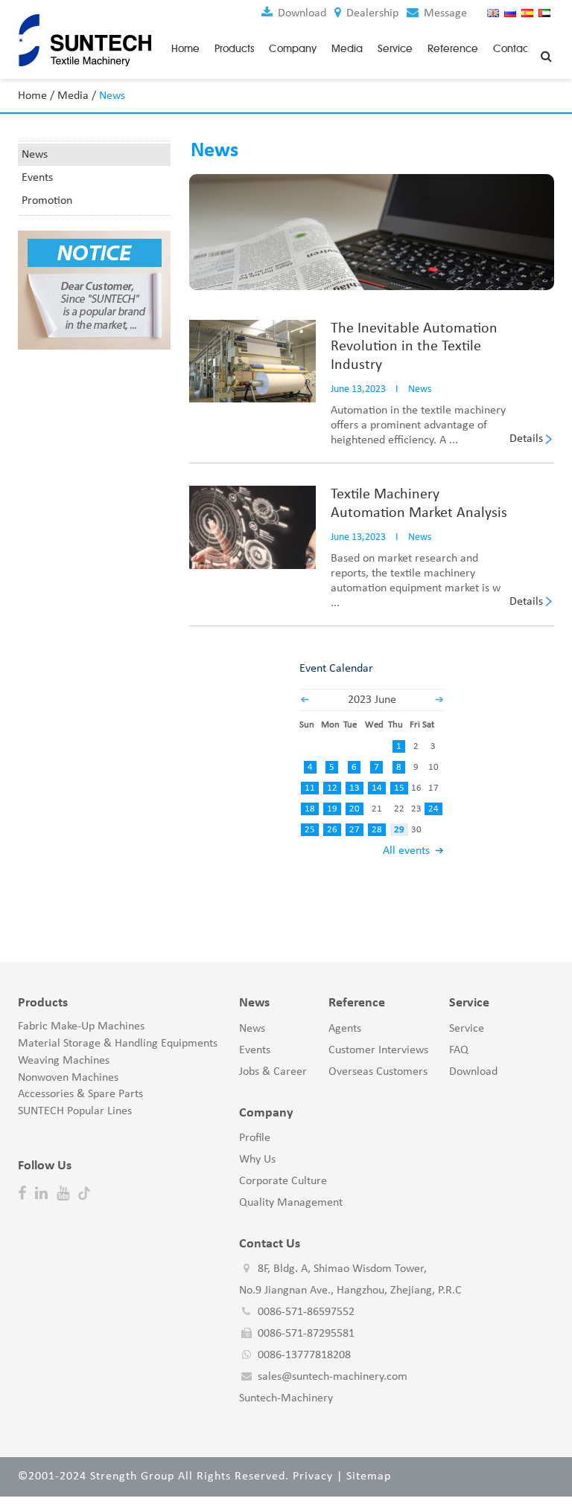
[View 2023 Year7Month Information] (439, 699)
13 (354, 788)
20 (354, 809)
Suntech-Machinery (286, 1398)
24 (433, 809)
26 (332, 830)
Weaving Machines (63, 1061)
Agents (344, 1029)
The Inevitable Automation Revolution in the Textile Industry (414, 347)
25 (310, 830)
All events (406, 851)
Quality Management (291, 1203)
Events (37, 178)
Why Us (257, 1160)
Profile (254, 1138)
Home (185, 48)
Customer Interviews (378, 1050)
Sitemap (368, 1476)
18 (310, 809)
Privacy (313, 1476)
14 (377, 788)
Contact (512, 48)
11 (310, 788)
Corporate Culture (283, 1181)
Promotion (47, 201)
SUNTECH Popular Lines (75, 1111)
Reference (453, 48)
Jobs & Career (273, 1072)
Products (234, 48)
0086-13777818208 (304, 1355)
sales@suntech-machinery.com (332, 1377)
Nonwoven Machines (68, 1078)
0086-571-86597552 (306, 1312)
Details (526, 439)
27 (354, 830)
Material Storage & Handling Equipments (117, 1044)
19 (332, 809)
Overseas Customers (378, 1072)
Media (347, 48)
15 (399, 788)
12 (332, 788)
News (35, 155)
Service (395, 48)
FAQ (458, 1050)
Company (293, 48)
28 (377, 830)
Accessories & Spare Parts (80, 1094)
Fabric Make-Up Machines (81, 1026)
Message (444, 13)
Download (300, 13)
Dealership (370, 13)
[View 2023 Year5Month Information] (304, 699)
